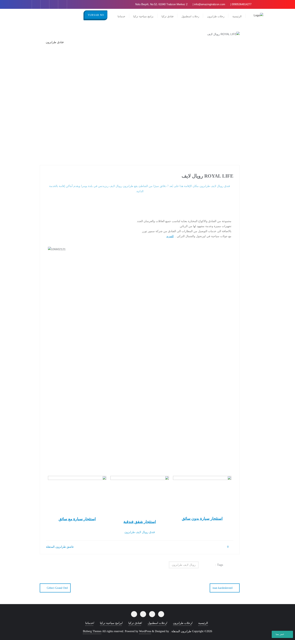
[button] (140, 254)
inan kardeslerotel (223, 587)
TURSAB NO (96, 14)
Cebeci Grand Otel (57, 587)
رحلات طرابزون (182, 623)
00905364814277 (241, 4)
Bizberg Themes (92, 631)
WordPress (145, 631)
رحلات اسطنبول (157, 623)
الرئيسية (203, 623)
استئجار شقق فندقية (139, 522)
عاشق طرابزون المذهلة (60, 546)
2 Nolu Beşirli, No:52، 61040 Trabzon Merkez (161, 4)
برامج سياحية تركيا (111, 623)
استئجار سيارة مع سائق (77, 519)
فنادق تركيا (134, 623)
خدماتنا (89, 623)
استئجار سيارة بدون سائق (202, 518)
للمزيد (170, 236)
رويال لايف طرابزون (184, 564)
